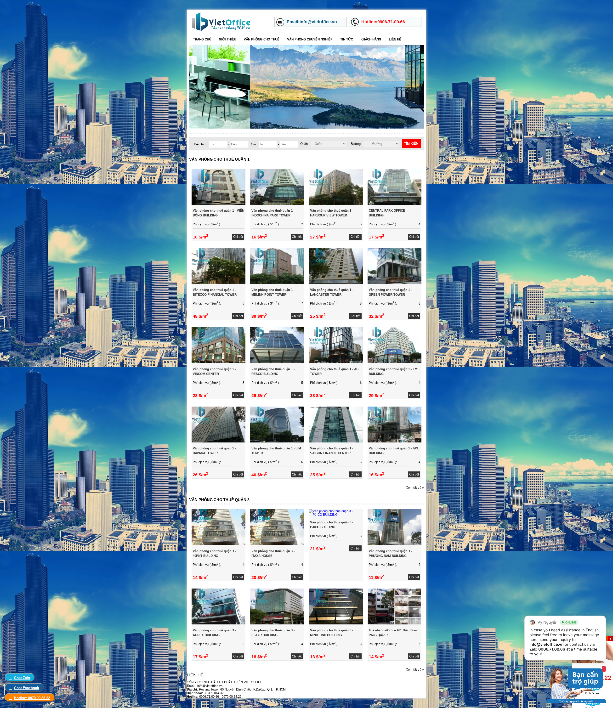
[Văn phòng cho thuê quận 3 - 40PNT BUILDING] (218, 544)
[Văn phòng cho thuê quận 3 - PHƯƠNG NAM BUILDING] (394, 544)
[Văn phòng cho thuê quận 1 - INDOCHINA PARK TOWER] (277, 203)
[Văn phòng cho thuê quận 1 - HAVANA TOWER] (218, 441)
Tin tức (346, 39)
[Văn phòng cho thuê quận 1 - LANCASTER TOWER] (336, 283)
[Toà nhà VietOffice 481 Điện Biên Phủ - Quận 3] (394, 623)
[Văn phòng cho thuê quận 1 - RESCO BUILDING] (277, 362)
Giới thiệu (227, 39)
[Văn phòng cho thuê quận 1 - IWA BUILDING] (394, 441)
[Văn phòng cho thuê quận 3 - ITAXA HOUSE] (277, 544)
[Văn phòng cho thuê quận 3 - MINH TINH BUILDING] (336, 623)
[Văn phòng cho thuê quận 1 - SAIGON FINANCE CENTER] (336, 441)
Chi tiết (238, 236)
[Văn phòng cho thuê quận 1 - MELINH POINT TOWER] (277, 283)
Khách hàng (371, 39)
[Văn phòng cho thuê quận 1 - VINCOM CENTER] (218, 362)
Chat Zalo (22, 678)
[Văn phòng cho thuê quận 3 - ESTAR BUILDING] (277, 623)
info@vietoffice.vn (546, 644)
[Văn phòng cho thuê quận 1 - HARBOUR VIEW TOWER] (336, 203)
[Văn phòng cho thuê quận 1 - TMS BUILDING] (394, 362)
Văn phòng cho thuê (261, 39)
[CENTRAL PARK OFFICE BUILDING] (394, 203)
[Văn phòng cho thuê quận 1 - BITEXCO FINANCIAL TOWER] (218, 283)
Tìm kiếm (411, 143)
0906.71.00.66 (551, 649)
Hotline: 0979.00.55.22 (32, 698)
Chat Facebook (26, 688)
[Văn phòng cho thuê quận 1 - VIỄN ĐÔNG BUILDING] (218, 203)
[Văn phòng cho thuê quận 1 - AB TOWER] (336, 362)
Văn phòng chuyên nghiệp (310, 39)
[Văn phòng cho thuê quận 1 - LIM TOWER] (277, 441)
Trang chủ (202, 39)
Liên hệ (395, 39)
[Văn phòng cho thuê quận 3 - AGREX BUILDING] (218, 623)
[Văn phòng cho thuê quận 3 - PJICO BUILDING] (336, 514)
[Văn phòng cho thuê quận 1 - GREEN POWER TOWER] (394, 283)
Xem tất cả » (415, 487)
